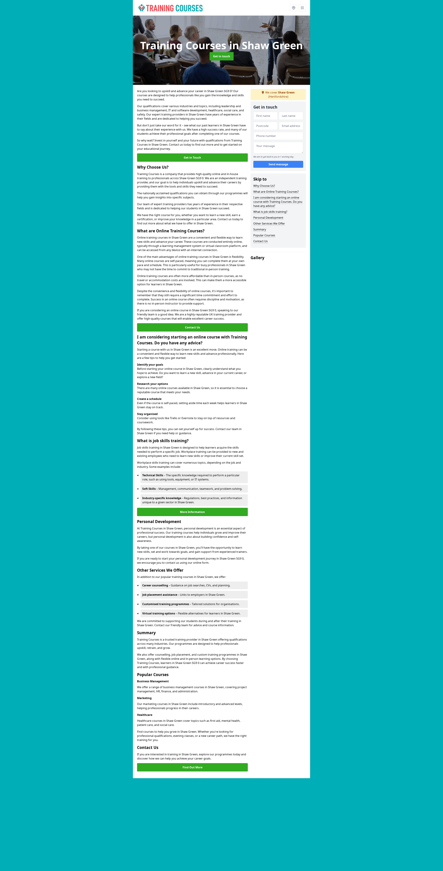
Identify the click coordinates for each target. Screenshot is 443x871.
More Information (192, 512)
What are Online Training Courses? (276, 192)
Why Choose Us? (264, 186)
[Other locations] (293, 7)
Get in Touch (192, 157)
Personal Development (268, 218)
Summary (259, 229)
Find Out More (192, 767)
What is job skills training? (270, 212)
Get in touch (221, 56)
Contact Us (192, 327)
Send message (278, 164)
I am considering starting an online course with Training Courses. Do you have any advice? (277, 202)
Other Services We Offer (269, 223)
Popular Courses (264, 235)
